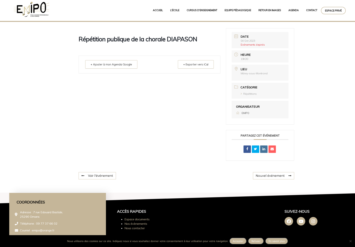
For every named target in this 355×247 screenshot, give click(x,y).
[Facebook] (289, 221)
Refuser (256, 241)
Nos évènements (135, 224)
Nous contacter (134, 228)
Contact (311, 10)
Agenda (293, 10)
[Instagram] (313, 221)
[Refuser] (350, 241)
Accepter (238, 241)
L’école (174, 10)
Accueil (158, 10)
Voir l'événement (100, 176)
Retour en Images (269, 10)
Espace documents (137, 219)
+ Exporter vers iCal (195, 64)
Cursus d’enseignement (202, 10)
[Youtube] (301, 221)
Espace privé (333, 10)
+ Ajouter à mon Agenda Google (111, 64)
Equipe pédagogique (238, 10)
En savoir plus (277, 241)
